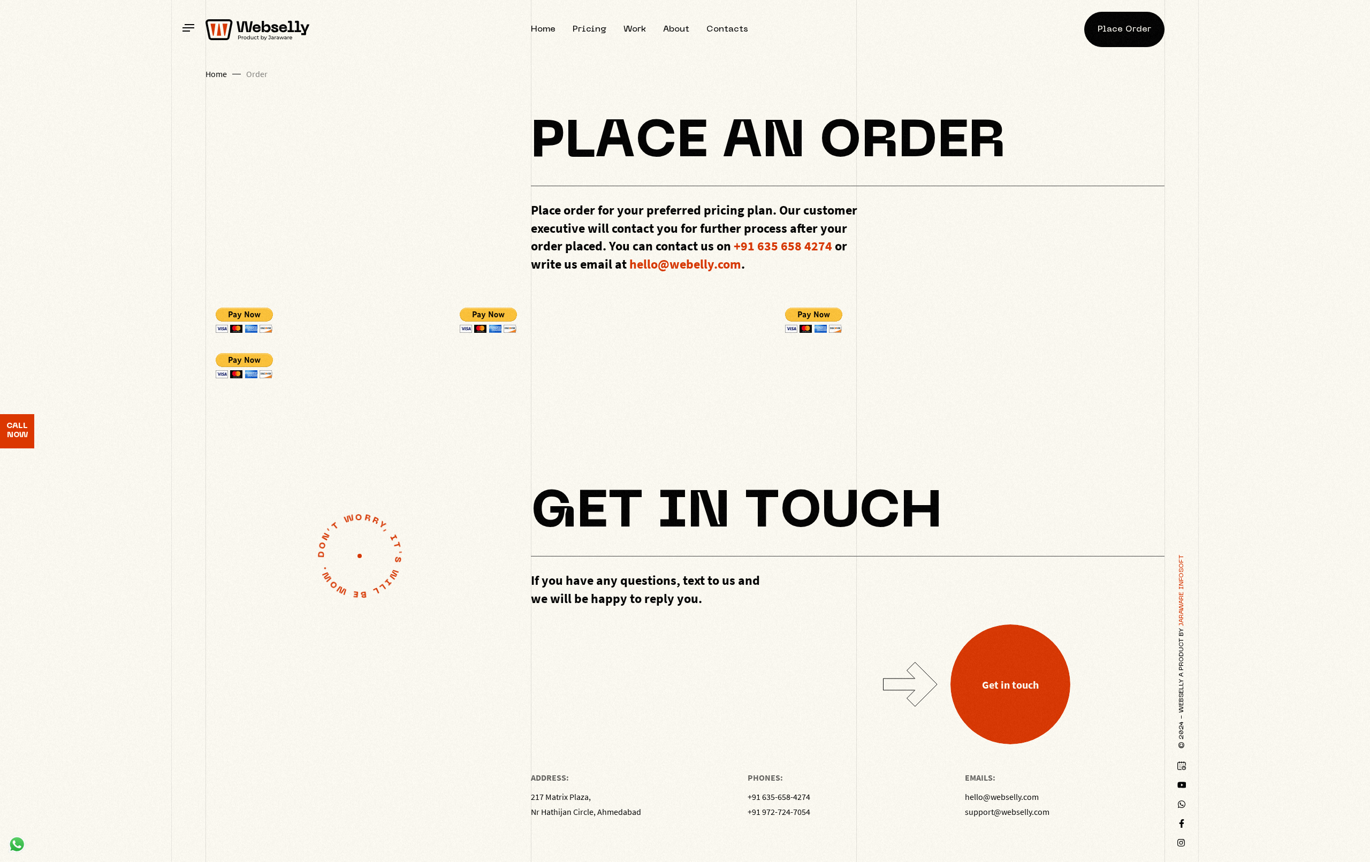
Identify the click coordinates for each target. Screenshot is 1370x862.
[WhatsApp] (1181, 804)
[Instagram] (1181, 842)
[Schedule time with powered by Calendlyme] (1181, 765)
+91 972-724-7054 (779, 811)
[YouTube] (1181, 785)
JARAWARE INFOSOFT (1181, 590)
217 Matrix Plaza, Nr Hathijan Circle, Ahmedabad (586, 804)
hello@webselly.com (1002, 796)
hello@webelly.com (685, 264)
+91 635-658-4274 (779, 796)
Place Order (1124, 29)
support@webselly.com (1007, 811)
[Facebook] (1181, 823)
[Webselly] (257, 29)
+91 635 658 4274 (783, 246)
